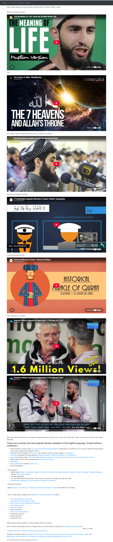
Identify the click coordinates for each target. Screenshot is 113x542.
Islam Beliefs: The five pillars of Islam (22, 501)
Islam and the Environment (19, 512)
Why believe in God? (17, 505)
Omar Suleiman (15, 463)
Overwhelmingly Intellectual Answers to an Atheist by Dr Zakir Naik (51, 457)
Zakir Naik (13, 457)
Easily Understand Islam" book (44, 495)
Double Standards (96, 472)
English (4, 3)
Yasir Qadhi (14, 455)
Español (27, 3)
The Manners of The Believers (66, 455)
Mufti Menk (14, 461)
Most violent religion (24, 474)
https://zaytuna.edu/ (47, 459)
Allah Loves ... (34, 463)
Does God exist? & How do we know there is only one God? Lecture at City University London (56, 534)
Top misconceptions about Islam (21, 499)
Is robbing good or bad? (85, 457)
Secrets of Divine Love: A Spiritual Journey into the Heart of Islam (34, 487)
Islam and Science (16, 507)
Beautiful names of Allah (47, 455)
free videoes (32, 453)
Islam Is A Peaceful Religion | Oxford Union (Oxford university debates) (45, 472)
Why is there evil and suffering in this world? (25, 503)
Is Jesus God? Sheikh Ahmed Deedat (44, 449)
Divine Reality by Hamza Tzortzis (71, 526)
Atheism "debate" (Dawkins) (79, 472)
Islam (36, 540)
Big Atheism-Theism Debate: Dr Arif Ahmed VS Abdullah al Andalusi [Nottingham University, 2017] (39, 536)
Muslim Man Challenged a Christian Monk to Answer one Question (33, 480)
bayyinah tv (70, 453)
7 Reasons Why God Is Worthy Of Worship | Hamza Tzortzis (27, 531)
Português (20, 3)
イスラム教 (11, 3)
